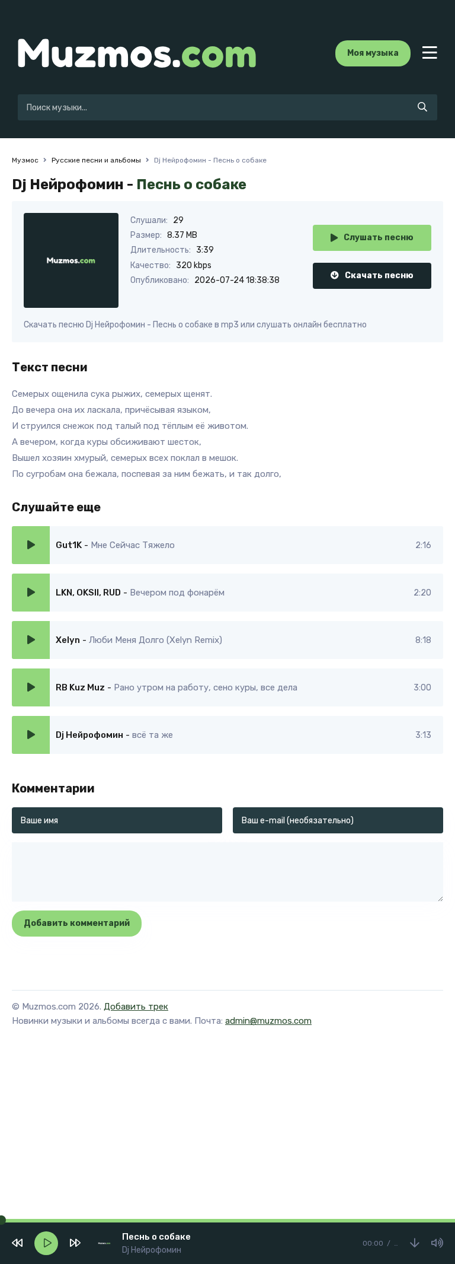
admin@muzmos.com (268, 1020)
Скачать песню (379, 275)
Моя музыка (373, 53)
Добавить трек (136, 1006)
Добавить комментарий (77, 923)
